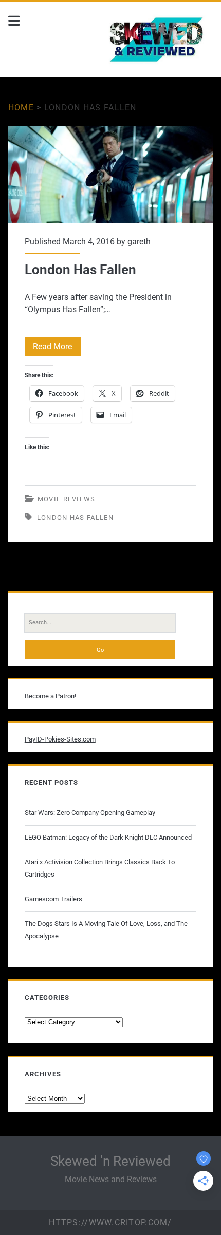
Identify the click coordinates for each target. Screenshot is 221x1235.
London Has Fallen (110, 174)
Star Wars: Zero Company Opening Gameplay (90, 812)
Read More (57, 348)
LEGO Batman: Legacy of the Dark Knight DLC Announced (108, 837)
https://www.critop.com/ (110, 1222)
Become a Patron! (50, 696)
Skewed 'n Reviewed (110, 1161)
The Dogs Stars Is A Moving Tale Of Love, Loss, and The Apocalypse (106, 930)
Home (21, 107)
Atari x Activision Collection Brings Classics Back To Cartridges (100, 868)
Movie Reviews (67, 499)
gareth (139, 241)
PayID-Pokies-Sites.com (60, 739)
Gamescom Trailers (53, 899)
